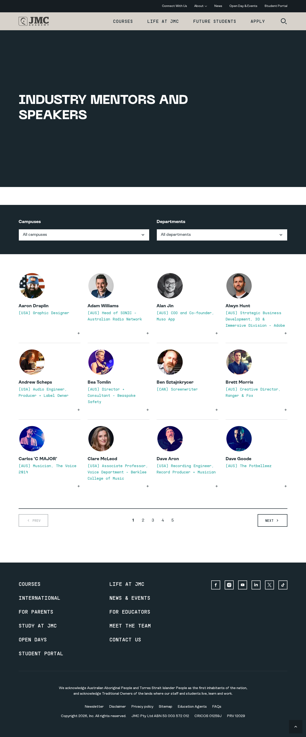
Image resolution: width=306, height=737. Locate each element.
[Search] (283, 21)
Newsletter (94, 707)
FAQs (216, 707)
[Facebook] (215, 584)
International (39, 597)
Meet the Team (130, 625)
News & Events (129, 597)
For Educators (129, 611)
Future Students (214, 21)
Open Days (33, 639)
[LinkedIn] (256, 584)
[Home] (34, 21)
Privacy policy (142, 707)
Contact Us (125, 639)
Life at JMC (163, 21)
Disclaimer (117, 707)
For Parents (36, 611)
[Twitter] (269, 584)
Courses (123, 21)
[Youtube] (242, 584)
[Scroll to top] (295, 726)
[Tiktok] (282, 584)
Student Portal (41, 653)
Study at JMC (38, 625)
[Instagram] (229, 584)
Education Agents (192, 707)
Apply (257, 21)
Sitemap (165, 707)
